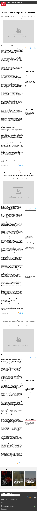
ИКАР (10, 209)
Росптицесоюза (4, 298)
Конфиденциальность (3, 508)
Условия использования (3, 509)
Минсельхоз (8, 413)
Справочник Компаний (25, 4)
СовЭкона (14, 405)
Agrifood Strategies (16, 283)
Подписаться (17, 495)
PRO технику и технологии (16, 4)
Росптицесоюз (9, 308)
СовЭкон (3, 377)
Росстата (7, 236)
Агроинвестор (9, 4)
